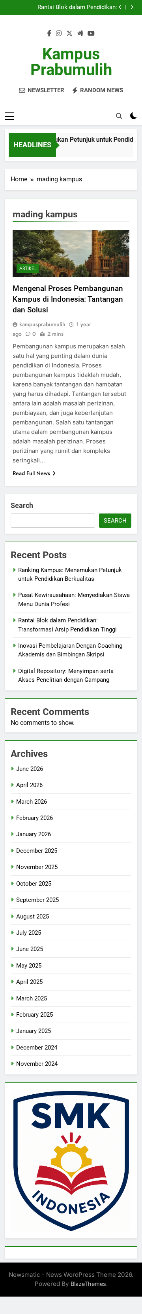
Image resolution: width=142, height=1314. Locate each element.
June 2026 (29, 768)
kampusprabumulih (42, 324)
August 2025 (32, 916)
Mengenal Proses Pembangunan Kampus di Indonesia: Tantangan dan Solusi (68, 299)
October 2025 (33, 883)
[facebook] (49, 33)
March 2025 (31, 998)
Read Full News (31, 473)
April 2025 (29, 981)
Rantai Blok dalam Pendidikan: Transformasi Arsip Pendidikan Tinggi (68, 7)
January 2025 (33, 1030)
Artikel (27, 268)
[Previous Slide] (120, 7)
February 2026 (34, 817)
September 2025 (37, 899)
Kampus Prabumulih (71, 62)
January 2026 (33, 834)
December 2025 (36, 850)
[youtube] (91, 33)
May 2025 (28, 965)
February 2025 (34, 1014)
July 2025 (28, 932)
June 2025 (29, 949)
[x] (69, 33)
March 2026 (31, 801)
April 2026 (29, 785)
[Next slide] (132, 7)
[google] (80, 33)
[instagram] (59, 33)
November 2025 (37, 867)
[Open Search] (119, 116)
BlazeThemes (88, 1283)
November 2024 (37, 1063)
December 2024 (36, 1047)
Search (22, 505)
